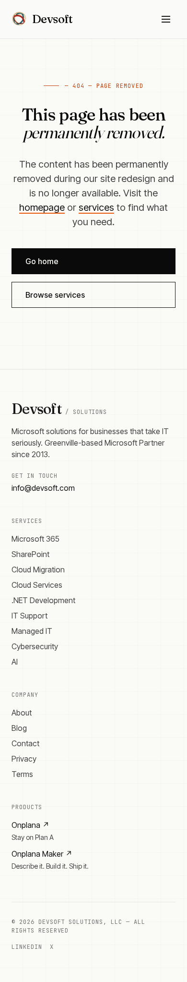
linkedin (27, 947)
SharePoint (30, 554)
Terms (22, 774)
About (22, 712)
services (96, 207)
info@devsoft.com (43, 488)
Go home (41, 261)
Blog (19, 728)
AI (15, 662)
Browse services (55, 295)
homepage (42, 207)
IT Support (29, 615)
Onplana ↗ (30, 825)
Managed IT (32, 631)
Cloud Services (37, 585)
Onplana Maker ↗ (42, 854)
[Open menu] (165, 19)
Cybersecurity (35, 646)
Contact (25, 743)
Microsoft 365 (35, 539)
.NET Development (43, 600)
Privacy (24, 759)
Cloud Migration (38, 569)
